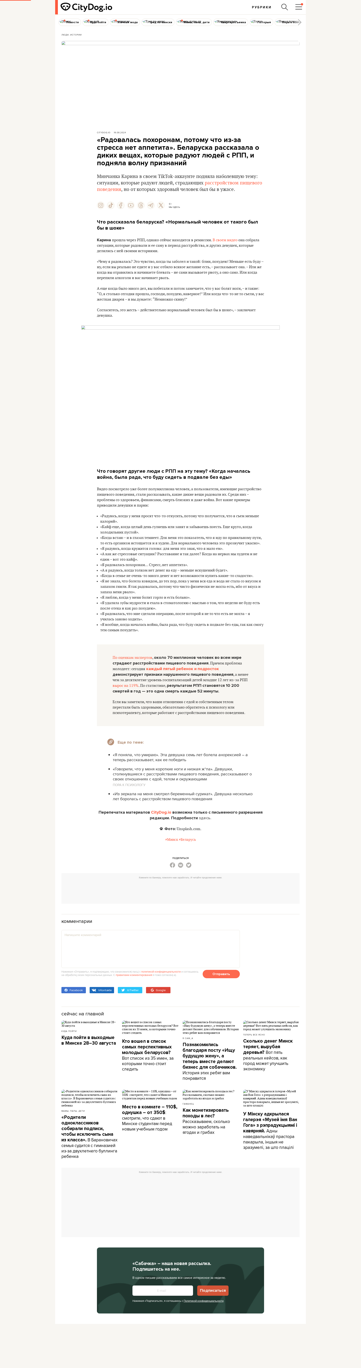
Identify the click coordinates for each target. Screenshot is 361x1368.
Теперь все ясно (254, 1034)
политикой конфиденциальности (161, 971)
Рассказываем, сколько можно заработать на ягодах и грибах (206, 1121)
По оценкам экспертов (132, 657)
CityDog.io (104, 132)
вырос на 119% (126, 685)
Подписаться (213, 1290)
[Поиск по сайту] (284, 7)
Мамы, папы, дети (73, 1110)
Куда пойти (69, 1031)
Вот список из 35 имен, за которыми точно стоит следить (148, 1055)
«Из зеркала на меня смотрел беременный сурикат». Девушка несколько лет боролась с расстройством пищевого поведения (183, 796)
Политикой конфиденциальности (204, 1301)
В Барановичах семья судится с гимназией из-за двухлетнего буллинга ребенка (89, 1136)
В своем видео (225, 240)
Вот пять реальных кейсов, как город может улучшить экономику (268, 1055)
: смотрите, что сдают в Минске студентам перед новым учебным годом (149, 1118)
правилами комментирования (134, 975)
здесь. (205, 818)
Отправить (221, 974)
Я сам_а (188, 1038)
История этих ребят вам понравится (210, 1061)
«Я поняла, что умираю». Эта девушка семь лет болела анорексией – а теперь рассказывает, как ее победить (180, 757)
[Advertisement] (180, 890)
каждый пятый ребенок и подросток (182, 668)
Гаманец (188, 1103)
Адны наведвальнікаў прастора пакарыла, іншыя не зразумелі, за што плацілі (270, 1130)
